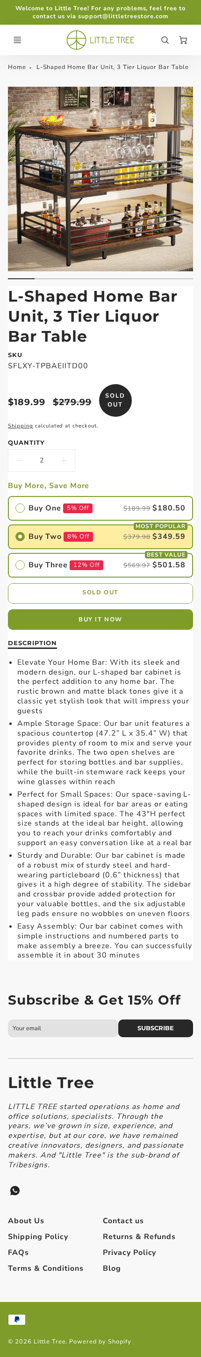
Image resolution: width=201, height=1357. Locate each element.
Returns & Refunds (139, 1237)
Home (17, 67)
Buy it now (100, 619)
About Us (26, 1221)
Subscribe (155, 1028)
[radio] (100, 508)
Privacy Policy (129, 1252)
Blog (112, 1268)
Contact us (123, 1221)
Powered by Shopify (100, 1341)
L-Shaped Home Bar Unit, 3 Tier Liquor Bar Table (112, 67)
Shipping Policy (38, 1237)
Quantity (26, 442)
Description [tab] (32, 643)
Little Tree (51, 1082)
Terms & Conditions (45, 1268)
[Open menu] (17, 40)
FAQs (18, 1252)
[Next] (188, 186)
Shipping (20, 425)
